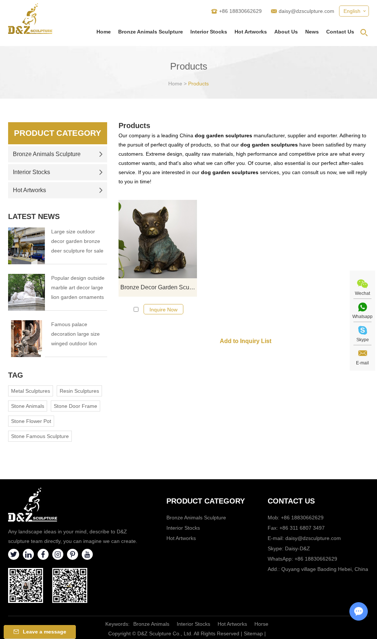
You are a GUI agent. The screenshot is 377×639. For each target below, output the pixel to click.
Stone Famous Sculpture (40, 436)
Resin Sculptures (79, 391)
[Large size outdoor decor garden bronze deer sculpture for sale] (26, 245)
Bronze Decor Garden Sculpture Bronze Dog (158, 287)
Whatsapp (362, 316)
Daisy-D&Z (297, 548)
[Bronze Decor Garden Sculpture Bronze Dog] (158, 239)
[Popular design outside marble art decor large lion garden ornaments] (26, 292)
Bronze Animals (151, 624)
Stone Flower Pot (31, 421)
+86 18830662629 (316, 559)
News (312, 32)
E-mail (362, 363)
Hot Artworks (251, 32)
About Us (286, 32)
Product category (205, 501)
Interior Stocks (208, 32)
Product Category (57, 133)
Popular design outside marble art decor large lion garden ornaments (78, 287)
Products (198, 84)
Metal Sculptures (30, 391)
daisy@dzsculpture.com (306, 11)
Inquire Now (163, 310)
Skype (362, 339)
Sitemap (253, 633)
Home (103, 32)
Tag (15, 375)
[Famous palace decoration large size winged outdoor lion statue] (26, 338)
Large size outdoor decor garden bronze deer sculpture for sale (77, 241)
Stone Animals (27, 406)
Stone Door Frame (75, 406)
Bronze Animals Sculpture (150, 32)
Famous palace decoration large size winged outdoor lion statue (75, 334)
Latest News (34, 216)
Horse (261, 624)
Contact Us (340, 32)
